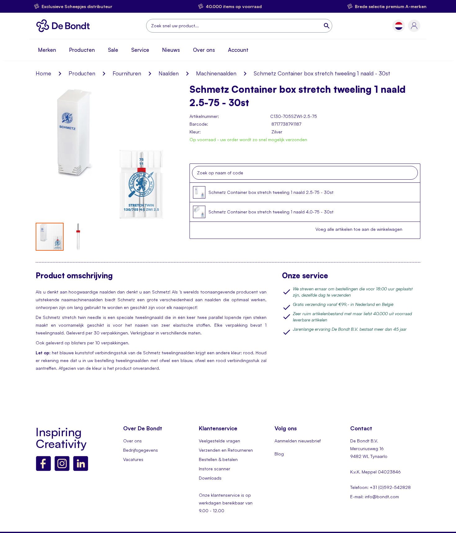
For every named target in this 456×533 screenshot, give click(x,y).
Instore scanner (214, 468)
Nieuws (171, 50)
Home (43, 73)
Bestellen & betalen (218, 459)
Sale (113, 50)
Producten (82, 50)
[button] (399, 26)
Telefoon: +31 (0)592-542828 (380, 487)
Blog (279, 453)
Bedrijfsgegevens (140, 450)
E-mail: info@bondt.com (374, 496)
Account (238, 50)
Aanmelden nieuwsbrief (298, 440)
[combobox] (239, 26)
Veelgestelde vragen (219, 440)
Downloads (210, 478)
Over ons (204, 50)
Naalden (169, 73)
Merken (47, 50)
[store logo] (65, 26)
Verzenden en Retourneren (226, 450)
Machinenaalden (216, 73)
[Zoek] (327, 26)
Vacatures (133, 459)
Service (140, 50)
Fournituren (127, 73)
